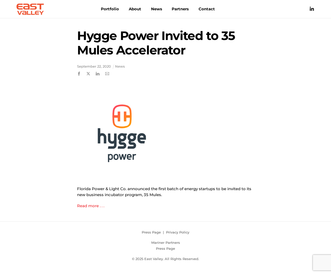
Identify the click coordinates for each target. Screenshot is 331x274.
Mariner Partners (165, 242)
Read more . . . (91, 205)
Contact (207, 8)
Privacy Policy (177, 232)
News (156, 8)
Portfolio (110, 8)
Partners (180, 8)
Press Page (151, 232)
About (135, 8)
